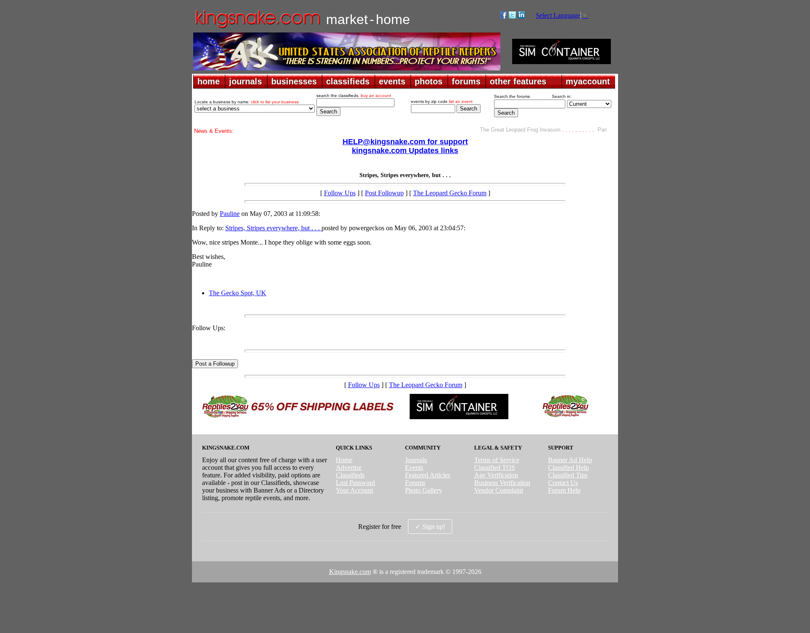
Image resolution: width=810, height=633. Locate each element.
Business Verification (502, 482)
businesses (294, 81)
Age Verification (496, 475)
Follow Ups (340, 193)
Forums (415, 482)
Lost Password (355, 482)
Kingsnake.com (350, 571)
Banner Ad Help (570, 459)
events (392, 81)
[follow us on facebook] (503, 16)
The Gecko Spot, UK (237, 292)
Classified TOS (494, 467)
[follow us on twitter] (512, 16)
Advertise (349, 467)
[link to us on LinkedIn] (521, 16)
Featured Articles (427, 475)
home (208, 81)
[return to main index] (257, 27)
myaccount (588, 81)
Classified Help (568, 467)
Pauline (230, 213)
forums (466, 81)
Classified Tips (567, 475)
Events (414, 467)
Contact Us (563, 482)
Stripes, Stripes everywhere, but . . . (273, 228)
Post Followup (384, 193)
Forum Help (564, 490)
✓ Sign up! (430, 526)
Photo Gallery (423, 490)
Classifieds (350, 475)
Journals (416, 459)
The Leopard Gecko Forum (449, 193)
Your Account (354, 490)
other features (518, 81)
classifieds (348, 81)
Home (344, 459)
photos (429, 81)
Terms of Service (496, 459)
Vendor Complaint (498, 490)
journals (245, 81)
